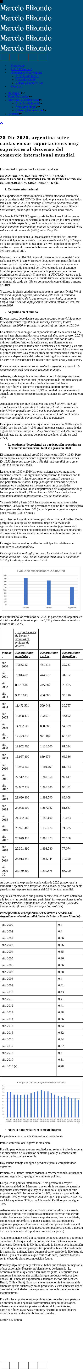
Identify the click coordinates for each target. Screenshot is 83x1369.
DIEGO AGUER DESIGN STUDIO (23, 1356)
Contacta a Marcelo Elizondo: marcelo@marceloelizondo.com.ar (39, 1349)
